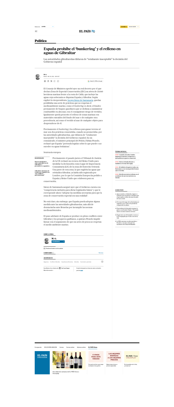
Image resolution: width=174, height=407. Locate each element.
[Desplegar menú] (36, 31)
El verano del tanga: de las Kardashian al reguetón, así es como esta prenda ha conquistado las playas (128, 203)
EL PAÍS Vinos (92, 347)
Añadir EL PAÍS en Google (96, 81)
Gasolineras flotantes (67, 262)
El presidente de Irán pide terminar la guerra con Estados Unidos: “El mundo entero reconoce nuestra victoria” (127, 210)
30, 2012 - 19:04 (53, 76)
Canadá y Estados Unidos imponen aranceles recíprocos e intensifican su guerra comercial (125, 156)
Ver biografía (56, 241)
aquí (81, 270)
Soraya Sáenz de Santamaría (80, 100)
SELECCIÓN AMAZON (50, 347)
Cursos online (70, 347)
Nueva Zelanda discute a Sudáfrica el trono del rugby (125, 162)
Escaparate (38, 347)
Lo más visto (119, 190)
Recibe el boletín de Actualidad (54, 248)
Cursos (62, 347)
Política (41, 41)
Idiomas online (81, 347)
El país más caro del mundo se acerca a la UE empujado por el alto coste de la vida (127, 216)
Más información (48, 270)
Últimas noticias (120, 151)
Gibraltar (76, 262)
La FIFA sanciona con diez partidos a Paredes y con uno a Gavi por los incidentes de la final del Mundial (127, 223)
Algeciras (46, 262)
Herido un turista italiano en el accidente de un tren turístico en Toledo (127, 176)
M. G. (45, 74)
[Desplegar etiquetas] (102, 261)
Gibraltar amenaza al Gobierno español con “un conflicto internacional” (42, 173)
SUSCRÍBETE (124, 26)
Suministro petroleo (85, 262)
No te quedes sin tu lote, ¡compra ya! (130, 365)
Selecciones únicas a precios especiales (111, 365)
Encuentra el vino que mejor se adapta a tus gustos (95, 365)
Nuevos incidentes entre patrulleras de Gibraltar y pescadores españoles (42, 164)
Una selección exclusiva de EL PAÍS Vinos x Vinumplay (66, 372)
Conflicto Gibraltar (55, 262)
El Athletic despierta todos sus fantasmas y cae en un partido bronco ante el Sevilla (127, 168)
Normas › (101, 253)
